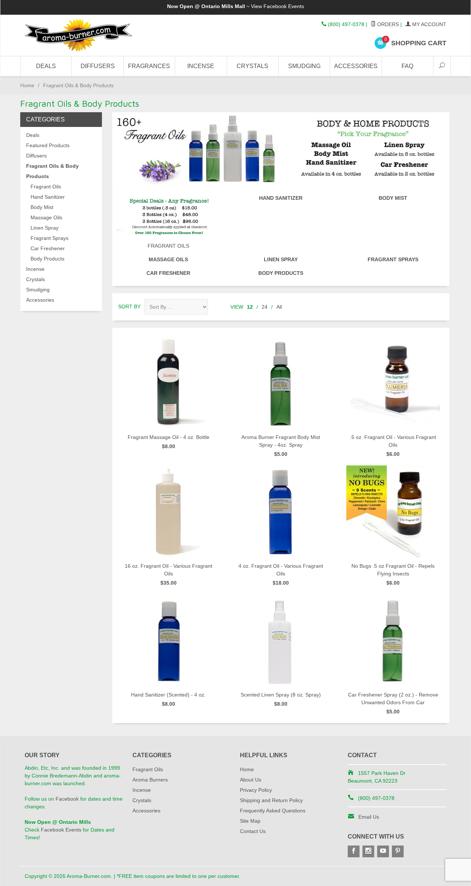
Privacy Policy (256, 790)
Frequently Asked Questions (272, 811)
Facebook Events (283, 6)
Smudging (304, 66)
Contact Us (253, 831)
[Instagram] (368, 851)
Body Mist (393, 198)
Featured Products (48, 145)
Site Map (250, 821)
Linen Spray (281, 259)
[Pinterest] (398, 851)
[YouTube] (383, 851)
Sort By (129, 306)
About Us (250, 780)
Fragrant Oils (168, 246)
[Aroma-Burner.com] (92, 36)
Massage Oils (168, 259)
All (279, 307)
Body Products (280, 273)
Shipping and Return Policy (271, 800)
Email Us (368, 817)
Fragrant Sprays (393, 259)
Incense (200, 66)
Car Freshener (168, 273)
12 (250, 307)
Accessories (356, 66)
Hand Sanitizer (280, 198)
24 (265, 307)
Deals (46, 66)
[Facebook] (354, 851)
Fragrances (149, 66)
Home (27, 85)
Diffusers (98, 66)
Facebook (67, 799)
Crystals (252, 66)
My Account (428, 24)
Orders (387, 24)
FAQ (407, 66)
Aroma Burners (150, 780)
